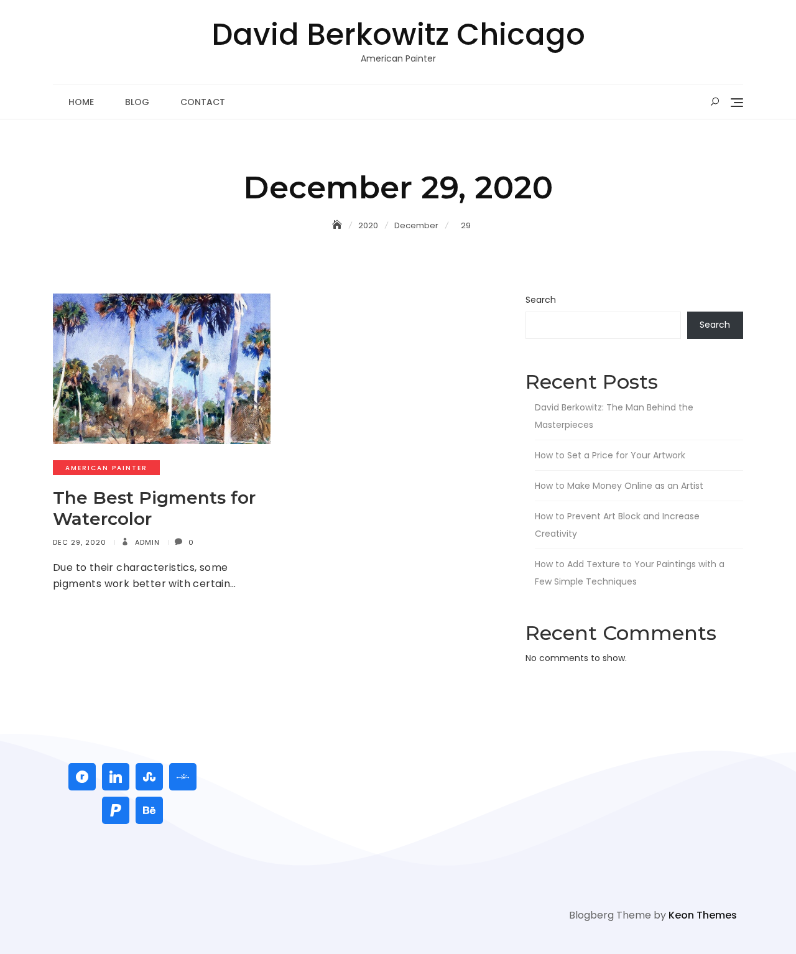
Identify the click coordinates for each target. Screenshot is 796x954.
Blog (137, 102)
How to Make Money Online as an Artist (619, 485)
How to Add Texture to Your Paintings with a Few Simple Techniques (629, 573)
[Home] (338, 225)
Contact (202, 102)
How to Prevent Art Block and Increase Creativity (617, 525)
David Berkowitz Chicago (398, 34)
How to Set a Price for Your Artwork (610, 455)
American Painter (106, 468)
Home (81, 102)
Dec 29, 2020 (79, 542)
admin (146, 542)
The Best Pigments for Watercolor (154, 508)
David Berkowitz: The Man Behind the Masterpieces (614, 416)
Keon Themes (703, 915)
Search (540, 300)
